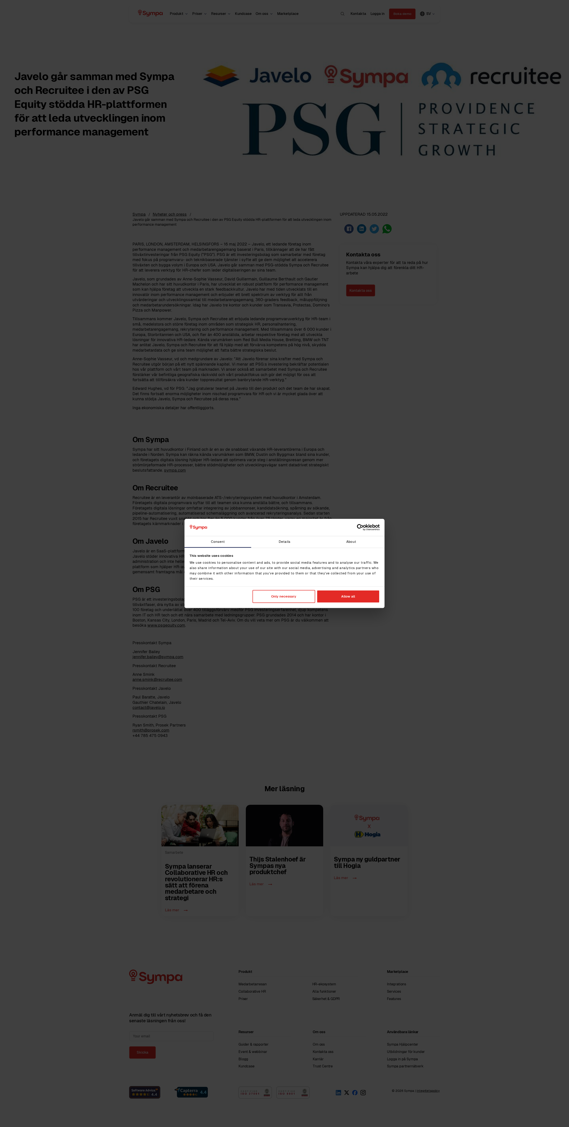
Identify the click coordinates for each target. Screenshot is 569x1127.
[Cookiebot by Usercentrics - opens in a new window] (360, 527)
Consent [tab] (218, 541)
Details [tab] (284, 541)
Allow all (348, 596)
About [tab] (351, 541)
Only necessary (283, 596)
